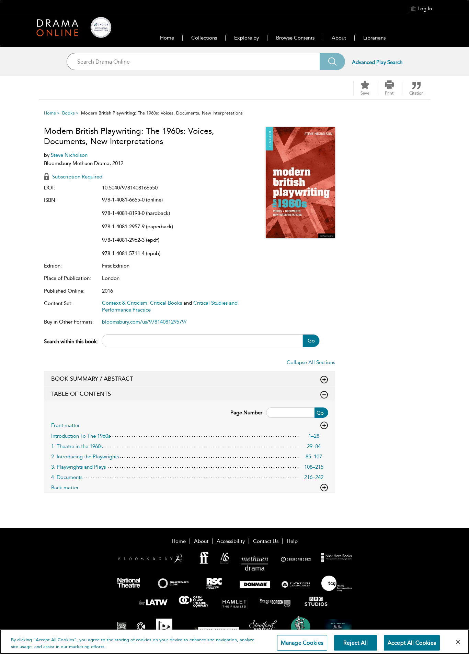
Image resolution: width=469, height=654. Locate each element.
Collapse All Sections (311, 362)
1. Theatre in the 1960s (77, 446)
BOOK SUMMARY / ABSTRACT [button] (92, 378)
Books (68, 113)
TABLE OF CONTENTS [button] (81, 393)
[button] (389, 88)
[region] (234, 642)
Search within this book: (71, 341)
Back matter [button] (65, 487)
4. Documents (66, 477)
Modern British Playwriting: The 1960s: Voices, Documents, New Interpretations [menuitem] (162, 113)
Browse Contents (295, 38)
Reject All (355, 643)
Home (167, 38)
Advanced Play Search (377, 62)
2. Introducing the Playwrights (85, 457)
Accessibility (231, 541)
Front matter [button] (65, 425)
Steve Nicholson (69, 155)
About (339, 38)
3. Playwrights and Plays (78, 467)
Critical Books (166, 303)
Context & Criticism (124, 303)
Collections (204, 38)
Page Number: (247, 413)
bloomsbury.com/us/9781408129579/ (144, 322)
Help (292, 541)
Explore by (246, 38)
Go (311, 341)
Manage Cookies (302, 643)
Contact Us (265, 541)
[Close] (458, 642)
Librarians (374, 38)
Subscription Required (76, 177)
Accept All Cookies (412, 643)
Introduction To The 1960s (80, 436)
